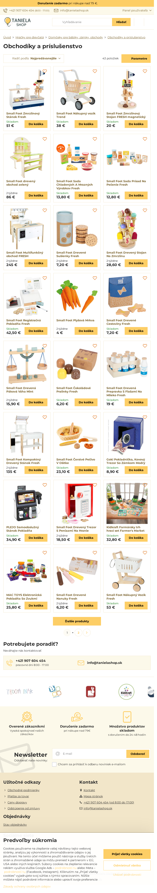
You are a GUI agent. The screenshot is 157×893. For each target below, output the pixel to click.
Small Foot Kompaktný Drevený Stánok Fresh (23, 461)
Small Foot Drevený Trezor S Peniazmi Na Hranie (76, 529)
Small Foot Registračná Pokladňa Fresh (23, 322)
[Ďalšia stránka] (87, 632)
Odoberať (138, 754)
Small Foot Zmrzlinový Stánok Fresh (23, 115)
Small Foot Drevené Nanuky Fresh (71, 596)
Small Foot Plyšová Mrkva (75, 320)
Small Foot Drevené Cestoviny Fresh (121, 322)
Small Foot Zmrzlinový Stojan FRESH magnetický (126, 115)
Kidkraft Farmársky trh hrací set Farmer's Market (126, 529)
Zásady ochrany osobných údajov (27, 886)
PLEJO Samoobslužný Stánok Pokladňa (22, 529)
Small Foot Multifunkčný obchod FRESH (24, 254)
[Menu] (149, 22)
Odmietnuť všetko (127, 865)
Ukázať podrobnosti (127, 874)
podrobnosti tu (65, 868)
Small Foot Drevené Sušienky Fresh (71, 254)
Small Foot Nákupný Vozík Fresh (126, 596)
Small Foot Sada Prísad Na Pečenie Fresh (126, 183)
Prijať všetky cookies (127, 854)
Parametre (138, 58)
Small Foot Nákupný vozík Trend (75, 115)
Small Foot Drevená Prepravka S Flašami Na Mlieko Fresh (124, 391)
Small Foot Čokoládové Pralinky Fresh (73, 390)
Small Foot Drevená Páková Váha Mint (21, 390)
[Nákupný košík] (139, 22)
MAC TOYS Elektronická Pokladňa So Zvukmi (24, 596)
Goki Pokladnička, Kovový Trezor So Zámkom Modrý (126, 461)
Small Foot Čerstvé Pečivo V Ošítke (75, 461)
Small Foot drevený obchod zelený (20, 183)
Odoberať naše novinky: (31, 760)
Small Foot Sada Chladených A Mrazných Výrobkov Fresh (74, 184)
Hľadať (121, 22)
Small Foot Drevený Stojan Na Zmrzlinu (126, 254)
